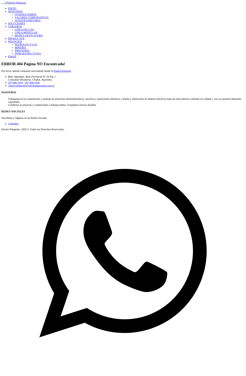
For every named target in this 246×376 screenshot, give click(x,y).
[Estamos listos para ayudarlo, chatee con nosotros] (123, 373)
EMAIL (12, 56)
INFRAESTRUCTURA (28, 53)
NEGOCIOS (15, 41)
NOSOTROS (15, 11)
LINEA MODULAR (26, 32)
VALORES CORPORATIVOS (32, 17)
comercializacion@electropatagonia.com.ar (31, 85)
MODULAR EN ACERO (29, 35)
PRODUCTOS (16, 38)
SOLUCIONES (16, 23)
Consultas (13, 123)
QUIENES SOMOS (25, 14)
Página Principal (62, 71)
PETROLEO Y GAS (26, 44)
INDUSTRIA (22, 50)
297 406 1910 (15, 82)
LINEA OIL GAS (24, 29)
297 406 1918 (32, 82)
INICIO (12, 8)
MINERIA (20, 47)
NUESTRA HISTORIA (28, 20)
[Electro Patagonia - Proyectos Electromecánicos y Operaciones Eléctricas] (15, 2)
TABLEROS (15, 26)
